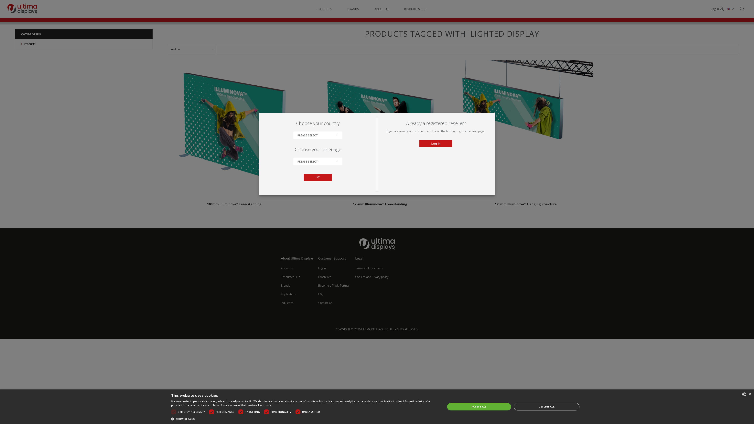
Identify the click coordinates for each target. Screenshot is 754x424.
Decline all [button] (547, 406)
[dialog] (377, 406)
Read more (264, 405)
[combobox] (317, 135)
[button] (304, 419)
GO (318, 177)
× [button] (749, 394)
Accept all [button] (479, 406)
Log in (436, 144)
